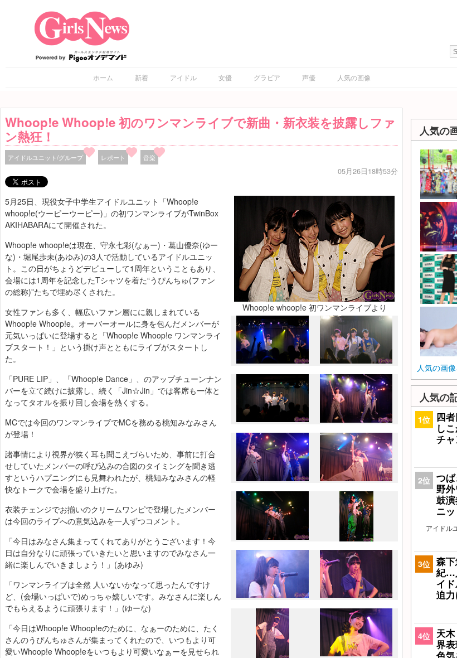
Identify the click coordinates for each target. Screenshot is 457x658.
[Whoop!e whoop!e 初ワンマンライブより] (314, 247)
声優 (308, 77)
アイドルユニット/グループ (45, 157)
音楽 (149, 157)
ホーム (103, 77)
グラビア (267, 77)
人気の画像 (354, 77)
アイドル (183, 77)
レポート (113, 157)
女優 (225, 77)
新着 (141, 77)
